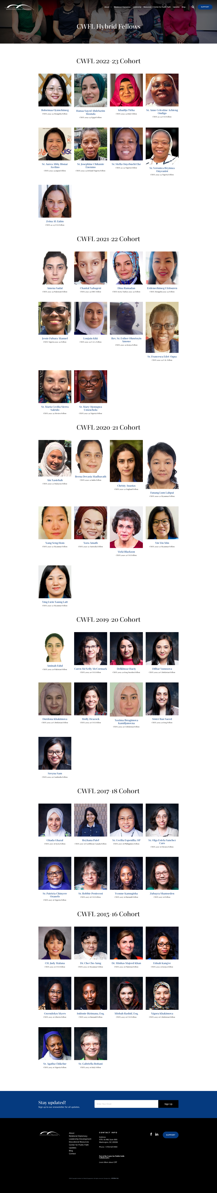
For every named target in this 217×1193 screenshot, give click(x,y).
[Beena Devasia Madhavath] (90, 456)
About (106, 7)
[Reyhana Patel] (90, 820)
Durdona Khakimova (54, 719)
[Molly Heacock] (90, 698)
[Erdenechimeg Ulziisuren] (162, 267)
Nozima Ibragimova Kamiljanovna (126, 722)
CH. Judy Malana (55, 963)
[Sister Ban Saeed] (162, 698)
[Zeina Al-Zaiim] (54, 201)
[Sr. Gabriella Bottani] (90, 1043)
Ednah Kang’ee (162, 963)
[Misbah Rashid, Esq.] (126, 993)
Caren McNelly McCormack (90, 668)
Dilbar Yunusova (162, 668)
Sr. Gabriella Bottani (91, 1063)
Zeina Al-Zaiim (55, 221)
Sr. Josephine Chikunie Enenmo (90, 165)
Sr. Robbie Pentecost (90, 893)
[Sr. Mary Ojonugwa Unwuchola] (90, 386)
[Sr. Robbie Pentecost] (90, 873)
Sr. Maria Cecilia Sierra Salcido (55, 408)
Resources (147, 7)
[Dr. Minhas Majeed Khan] (126, 943)
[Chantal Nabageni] (90, 267)
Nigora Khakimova (162, 1013)
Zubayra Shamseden (162, 893)
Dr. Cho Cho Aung (90, 963)
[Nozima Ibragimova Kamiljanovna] (126, 699)
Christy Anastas (126, 485)
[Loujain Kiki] (90, 318)
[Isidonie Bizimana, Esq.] (90, 993)
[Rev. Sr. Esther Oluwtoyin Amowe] (126, 318)
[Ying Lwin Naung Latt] (54, 581)
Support (205, 7)
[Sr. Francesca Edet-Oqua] (162, 327)
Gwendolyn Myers (55, 1013)
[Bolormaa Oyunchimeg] (54, 90)
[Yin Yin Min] (162, 522)
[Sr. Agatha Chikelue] (54, 1043)
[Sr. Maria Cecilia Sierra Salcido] (54, 386)
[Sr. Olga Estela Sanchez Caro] (162, 820)
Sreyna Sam (55, 773)
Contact (72, 1153)
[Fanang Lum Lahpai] (162, 464)
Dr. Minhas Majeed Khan (126, 963)
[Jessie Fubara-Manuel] (54, 318)
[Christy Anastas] (126, 461)
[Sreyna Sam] (54, 753)
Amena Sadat (55, 288)
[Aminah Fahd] (54, 647)
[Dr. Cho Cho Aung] (90, 943)
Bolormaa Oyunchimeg (55, 110)
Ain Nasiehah (55, 480)
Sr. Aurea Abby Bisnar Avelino (55, 165)
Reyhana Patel (90, 840)
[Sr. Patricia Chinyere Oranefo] (54, 873)
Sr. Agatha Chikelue (54, 1063)
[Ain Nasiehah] (54, 458)
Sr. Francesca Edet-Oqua (162, 356)
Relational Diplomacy (122, 7)
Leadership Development (80, 1138)
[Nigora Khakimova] (162, 993)
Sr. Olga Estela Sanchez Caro (162, 842)
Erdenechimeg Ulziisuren (162, 288)
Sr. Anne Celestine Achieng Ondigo (162, 111)
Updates (176, 7)
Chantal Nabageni (90, 288)
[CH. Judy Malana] (54, 943)
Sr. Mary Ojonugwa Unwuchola (90, 408)
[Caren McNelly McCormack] (90, 648)
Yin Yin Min (162, 543)
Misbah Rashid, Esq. (126, 1013)
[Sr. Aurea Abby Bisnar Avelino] (54, 144)
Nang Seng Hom (54, 543)
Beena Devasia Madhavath (90, 476)
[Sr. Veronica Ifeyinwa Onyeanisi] (162, 146)
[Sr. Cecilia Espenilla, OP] (126, 820)
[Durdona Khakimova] (54, 698)
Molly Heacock (90, 719)
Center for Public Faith (162, 7)
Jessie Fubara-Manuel (55, 338)
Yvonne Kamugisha (126, 893)
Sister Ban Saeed (162, 719)
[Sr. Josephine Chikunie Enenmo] (90, 144)
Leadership (137, 7)
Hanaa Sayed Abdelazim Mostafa (90, 112)
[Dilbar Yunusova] (162, 648)
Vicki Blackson (126, 551)
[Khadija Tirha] (126, 90)
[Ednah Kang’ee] (162, 943)
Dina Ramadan (126, 288)
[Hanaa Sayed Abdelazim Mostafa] (90, 90)
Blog (183, 7)
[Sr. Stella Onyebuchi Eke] (126, 144)
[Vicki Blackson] (126, 527)
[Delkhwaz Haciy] (126, 648)
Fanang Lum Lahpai (162, 492)
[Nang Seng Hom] (54, 522)
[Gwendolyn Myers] (54, 993)
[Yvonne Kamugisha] (126, 873)
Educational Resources (79, 1141)
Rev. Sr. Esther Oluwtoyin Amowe (126, 340)
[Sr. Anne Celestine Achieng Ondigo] (162, 90)
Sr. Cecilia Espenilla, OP (126, 840)
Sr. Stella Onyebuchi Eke (126, 164)
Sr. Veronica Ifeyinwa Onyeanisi (162, 169)
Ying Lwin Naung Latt (55, 602)
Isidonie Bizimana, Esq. (90, 1013)
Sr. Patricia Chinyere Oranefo (55, 895)
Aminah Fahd (55, 665)
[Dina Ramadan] (126, 267)
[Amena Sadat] (54, 267)
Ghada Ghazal (55, 840)
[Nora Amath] (90, 522)
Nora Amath (90, 543)
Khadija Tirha (126, 110)
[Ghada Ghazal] (54, 820)
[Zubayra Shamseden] (162, 873)
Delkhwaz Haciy (126, 668)
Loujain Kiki (90, 338)
